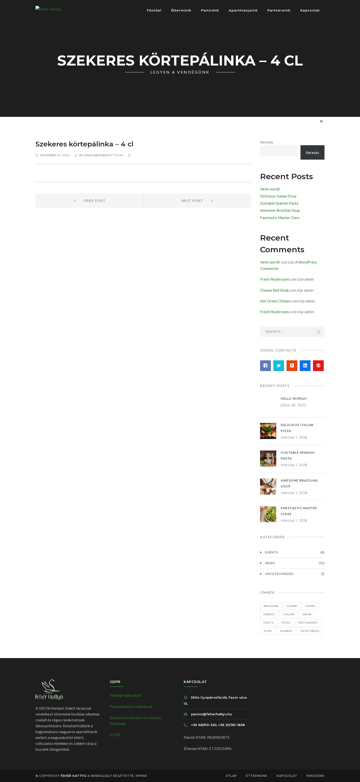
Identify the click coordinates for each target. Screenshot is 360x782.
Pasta (269, 622)
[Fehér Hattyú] (48, 8)
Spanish (286, 631)
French (269, 614)
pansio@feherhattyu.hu (103, 155)
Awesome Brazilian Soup (280, 210)
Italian (288, 614)
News (270, 563)
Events (271, 552)
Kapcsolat (286, 776)
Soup (268, 631)
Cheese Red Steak (274, 290)
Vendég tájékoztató (126, 695)
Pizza (286, 622)
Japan (306, 614)
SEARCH (319, 332)
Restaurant (308, 622)
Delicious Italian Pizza (278, 196)
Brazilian (271, 606)
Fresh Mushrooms (274, 279)
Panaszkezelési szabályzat (131, 706)
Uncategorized (279, 574)
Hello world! (270, 189)
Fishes (310, 606)
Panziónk (315, 776)
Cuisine (291, 606)
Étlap (231, 776)
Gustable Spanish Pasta (279, 203)
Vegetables (309, 631)
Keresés (266, 142)
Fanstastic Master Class (280, 217)
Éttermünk (256, 776)
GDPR (115, 735)
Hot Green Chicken (275, 301)
